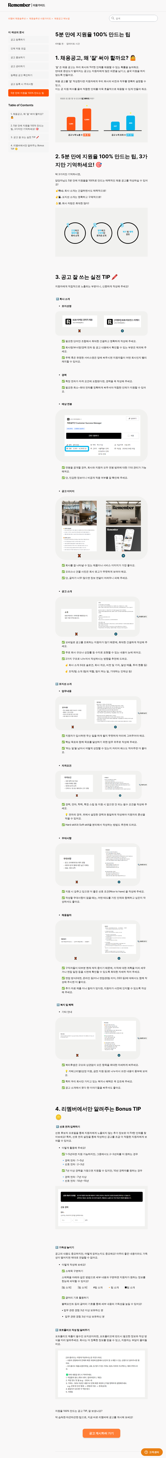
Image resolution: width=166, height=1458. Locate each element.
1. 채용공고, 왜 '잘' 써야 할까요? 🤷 (27, 115)
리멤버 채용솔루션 (17, 18)
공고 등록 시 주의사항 (22, 84)
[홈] (27, 6)
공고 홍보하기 (18, 57)
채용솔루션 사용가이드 (40, 18)
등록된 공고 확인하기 (21, 75)
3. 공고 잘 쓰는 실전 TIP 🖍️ (25, 137)
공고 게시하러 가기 (101, 1433)
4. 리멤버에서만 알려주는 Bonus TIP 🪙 (27, 147)
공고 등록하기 (18, 39)
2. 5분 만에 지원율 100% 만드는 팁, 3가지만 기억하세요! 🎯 (27, 127)
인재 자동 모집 (18, 48)
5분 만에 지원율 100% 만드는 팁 (27, 92)
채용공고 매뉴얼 (62, 18)
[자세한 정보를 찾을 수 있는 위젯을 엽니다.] (152, 1452)
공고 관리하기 (18, 66)
